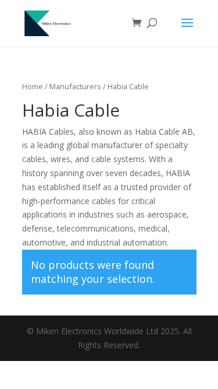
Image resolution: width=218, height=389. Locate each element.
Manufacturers (75, 86)
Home (32, 86)
